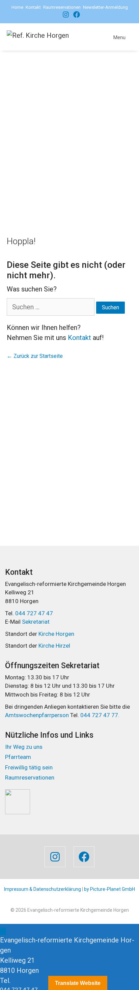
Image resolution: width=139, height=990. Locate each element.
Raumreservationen (62, 7)
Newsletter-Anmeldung (105, 7)
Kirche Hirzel (54, 645)
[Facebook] (64, 14)
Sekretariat (36, 621)
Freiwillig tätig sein (29, 767)
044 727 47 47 (34, 613)
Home (17, 7)
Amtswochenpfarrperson (37, 715)
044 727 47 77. (99, 715)
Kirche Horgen (56, 633)
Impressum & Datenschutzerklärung (42, 889)
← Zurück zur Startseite (35, 356)
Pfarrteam (18, 757)
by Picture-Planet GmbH (109, 889)
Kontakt (33, 7)
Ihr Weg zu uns (24, 746)
